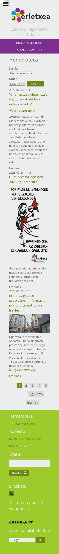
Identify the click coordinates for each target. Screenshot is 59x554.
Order (13, 79)
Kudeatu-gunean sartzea (25, 439)
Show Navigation (5, 5)
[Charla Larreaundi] (22, 110)
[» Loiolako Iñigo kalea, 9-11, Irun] (29, 16)
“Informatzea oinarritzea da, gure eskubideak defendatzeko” (28, 99)
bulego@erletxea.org (22, 370)
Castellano (35, 50)
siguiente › (36, 394)
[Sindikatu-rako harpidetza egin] (29, 493)
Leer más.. (15, 168)
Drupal (13, 446)
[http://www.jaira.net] (21, 522)
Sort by (13, 68)
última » (32, 402)
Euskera (21, 50)
